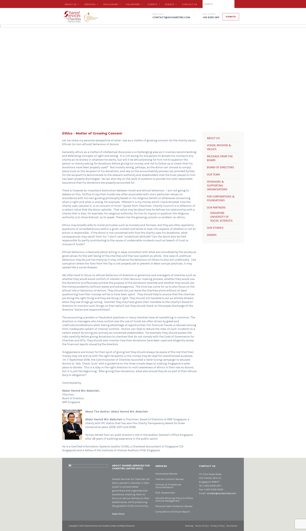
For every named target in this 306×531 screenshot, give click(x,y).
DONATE (212, 235)
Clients (152, 4)
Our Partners (216, 207)
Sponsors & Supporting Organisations (217, 185)
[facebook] (241, 12)
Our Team (213, 174)
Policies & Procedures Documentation (168, 486)
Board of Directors (220, 167)
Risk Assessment (165, 492)
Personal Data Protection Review (174, 506)
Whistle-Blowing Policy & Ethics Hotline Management (174, 499)
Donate (231, 16)
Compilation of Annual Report (172, 511)
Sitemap (189, 525)
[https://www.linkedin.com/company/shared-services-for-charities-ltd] (205, 501)
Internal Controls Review (169, 479)
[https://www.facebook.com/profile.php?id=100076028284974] (200, 501)
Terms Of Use (202, 525)
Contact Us (189, 4)
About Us (70, 4)
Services (89, 4)
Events (169, 4)
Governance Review (166, 473)
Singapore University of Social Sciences (221, 216)
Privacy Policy (217, 525)
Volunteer (133, 4)
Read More (118, 513)
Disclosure (110, 4)
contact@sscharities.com (171, 17)
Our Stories (215, 228)
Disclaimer (231, 525)
